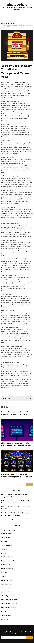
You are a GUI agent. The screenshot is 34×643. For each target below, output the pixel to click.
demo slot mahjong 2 (7, 568)
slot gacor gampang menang (17, 82)
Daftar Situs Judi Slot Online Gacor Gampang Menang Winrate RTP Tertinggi (16, 475)
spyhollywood (5, 588)
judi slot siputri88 (6, 580)
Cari (29, 484)
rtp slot (3, 553)
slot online (4, 549)
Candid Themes (16, 634)
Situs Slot (4, 576)
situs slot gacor (6, 537)
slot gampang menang (8, 530)
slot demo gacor (6, 565)
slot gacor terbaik (6, 533)
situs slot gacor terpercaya (9, 596)
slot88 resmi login (6, 584)
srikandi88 (4, 541)
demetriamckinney (7, 592)
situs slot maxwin (6, 615)
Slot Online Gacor (6, 545)
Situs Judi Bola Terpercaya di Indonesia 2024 (14, 519)
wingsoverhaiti (17, 5)
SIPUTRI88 (4, 619)
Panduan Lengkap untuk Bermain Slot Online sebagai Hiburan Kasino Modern (15, 413)
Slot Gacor (4, 572)
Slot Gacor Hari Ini (6, 557)
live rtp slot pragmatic (8, 561)
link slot (3, 611)
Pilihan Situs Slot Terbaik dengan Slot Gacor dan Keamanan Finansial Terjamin (16, 444)
